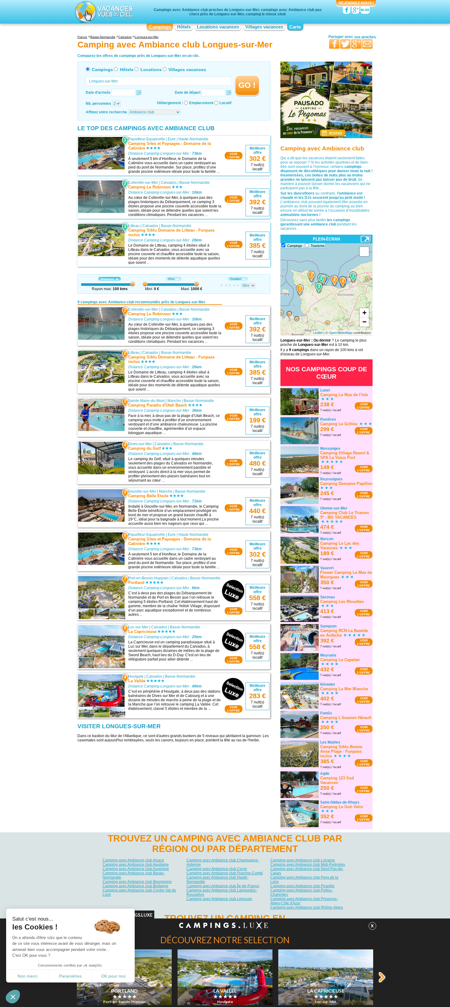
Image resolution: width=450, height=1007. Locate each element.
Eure (172, 139)
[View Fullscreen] (364, 251)
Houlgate (136, 676)
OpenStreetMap (340, 333)
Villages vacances (264, 27)
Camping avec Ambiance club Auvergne (136, 869)
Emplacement (201, 103)
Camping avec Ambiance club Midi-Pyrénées (307, 864)
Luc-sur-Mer (138, 627)
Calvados (169, 182)
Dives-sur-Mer (140, 444)
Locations (151, 69)
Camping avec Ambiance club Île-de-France (222, 886)
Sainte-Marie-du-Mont (146, 401)
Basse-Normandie (194, 182)
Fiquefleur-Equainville (146, 139)
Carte (295, 27)
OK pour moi (113, 976)
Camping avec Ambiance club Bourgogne (137, 882)
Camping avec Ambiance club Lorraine (302, 860)
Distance (107, 279)
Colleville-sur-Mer (143, 182)
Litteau (134, 226)
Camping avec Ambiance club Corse (216, 869)
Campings (160, 27)
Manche (174, 401)
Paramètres (70, 976)
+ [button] (364, 312)
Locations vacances (218, 27)
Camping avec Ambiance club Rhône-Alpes (306, 907)
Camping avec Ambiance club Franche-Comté (224, 873)
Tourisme (317, 246)
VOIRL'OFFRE (233, 155)
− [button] (364, 322)
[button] (13, 996)
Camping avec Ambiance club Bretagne (135, 886)
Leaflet (318, 333)
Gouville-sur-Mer (142, 491)
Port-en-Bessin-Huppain (148, 578)
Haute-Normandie (193, 139)
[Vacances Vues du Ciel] (103, 11)
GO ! (247, 85)
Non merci (27, 976)
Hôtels (184, 27)
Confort (235, 279)
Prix (171, 279)
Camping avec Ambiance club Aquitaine (136, 864)
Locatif (225, 103)
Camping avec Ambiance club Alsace (133, 860)
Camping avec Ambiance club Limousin (219, 899)
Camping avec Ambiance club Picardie (302, 886)
